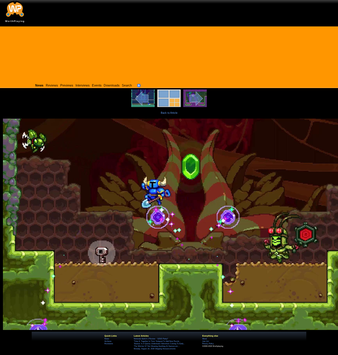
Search (127, 85)
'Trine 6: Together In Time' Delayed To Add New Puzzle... (157, 341)
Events (97, 85)
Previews (66, 85)
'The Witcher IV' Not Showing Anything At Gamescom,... (157, 346)
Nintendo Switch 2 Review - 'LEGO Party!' (151, 339)
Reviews (52, 85)
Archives (107, 341)
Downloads (112, 85)
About (204, 339)
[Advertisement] (169, 53)
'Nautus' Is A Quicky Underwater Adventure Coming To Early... (159, 344)
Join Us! (205, 341)
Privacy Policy (208, 344)
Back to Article (169, 112)
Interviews (83, 85)
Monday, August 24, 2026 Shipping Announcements (155, 349)
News (106, 339)
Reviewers (108, 344)
